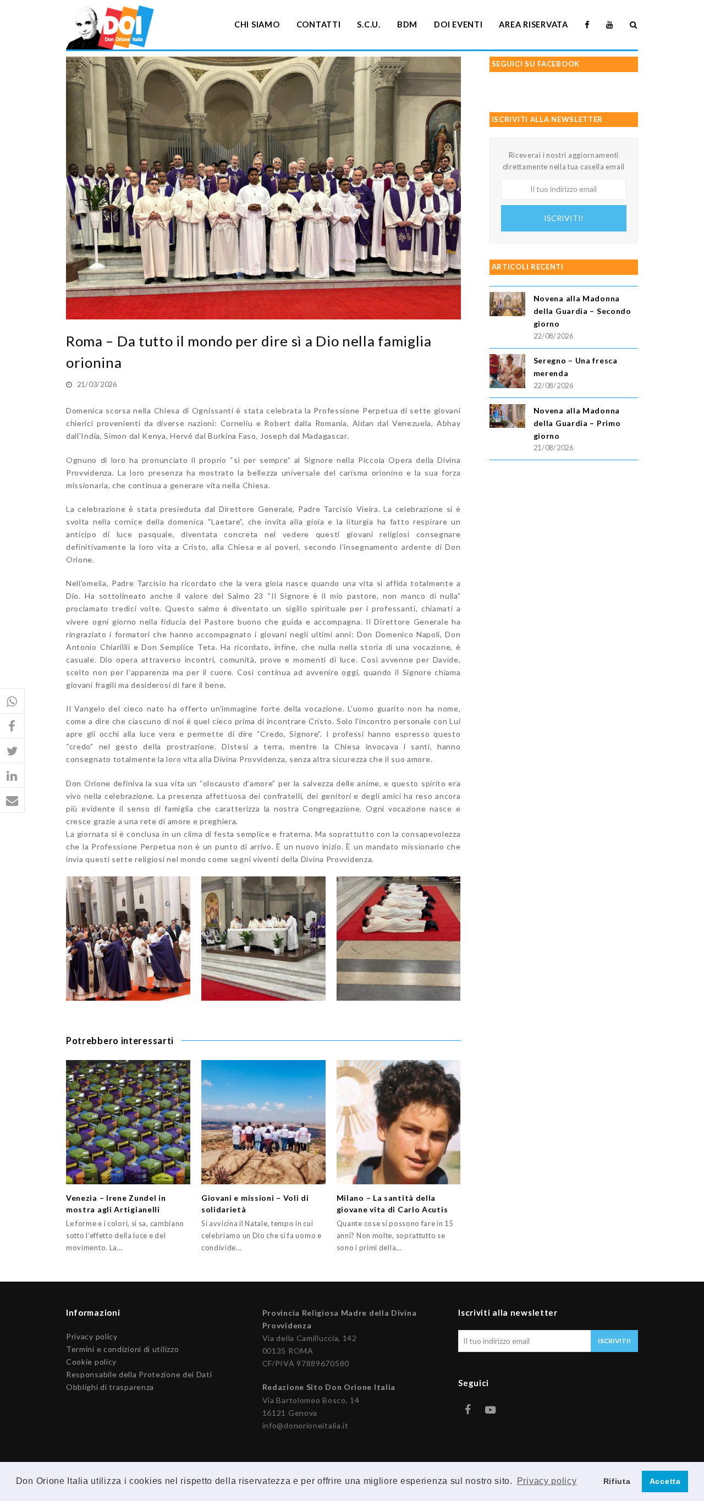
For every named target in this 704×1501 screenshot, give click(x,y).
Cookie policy (91, 1361)
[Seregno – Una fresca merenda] (507, 372)
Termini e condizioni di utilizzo (122, 1349)
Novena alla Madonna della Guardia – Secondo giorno (582, 311)
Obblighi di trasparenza (110, 1387)
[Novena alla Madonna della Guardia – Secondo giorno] (507, 305)
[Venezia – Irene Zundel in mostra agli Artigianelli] (128, 1122)
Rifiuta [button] (617, 1481)
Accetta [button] (665, 1481)
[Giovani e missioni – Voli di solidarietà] (263, 1122)
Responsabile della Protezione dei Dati (139, 1374)
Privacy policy (92, 1336)
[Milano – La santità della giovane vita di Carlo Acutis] (399, 1122)
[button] (12, 701)
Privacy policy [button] (547, 1481)
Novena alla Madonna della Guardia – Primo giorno (577, 423)
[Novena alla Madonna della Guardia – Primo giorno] (507, 417)
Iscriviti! (564, 218)
